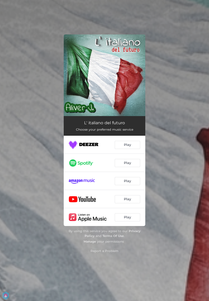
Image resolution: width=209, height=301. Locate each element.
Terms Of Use (113, 236)
